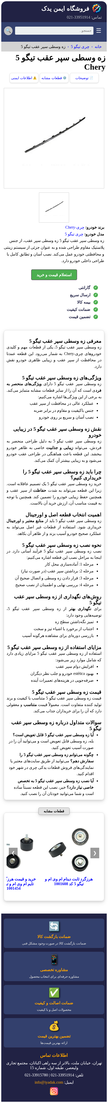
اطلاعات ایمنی (24, 78)
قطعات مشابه (54, 78)
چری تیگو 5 (80, 46)
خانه (98, 46)
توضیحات (84, 78)
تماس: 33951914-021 (84, 17)
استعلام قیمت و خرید (54, 275)
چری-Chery (74, 227)
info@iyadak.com (49, 1082)
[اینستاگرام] (54, 1092)
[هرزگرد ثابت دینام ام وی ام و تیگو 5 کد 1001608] (69, 874)
